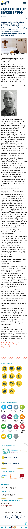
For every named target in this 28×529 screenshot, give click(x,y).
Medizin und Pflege (16, 421)
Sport (16, 440)
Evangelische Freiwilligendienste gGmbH (4, 476)
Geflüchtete (9, 410)
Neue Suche (22, 527)
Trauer (16, 347)
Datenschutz (14, 512)
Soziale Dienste (9, 441)
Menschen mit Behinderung (22, 422)
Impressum (7, 512)
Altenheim (22, 345)
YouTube (17, 517)
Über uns (21, 512)
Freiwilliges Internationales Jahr (8, 506)
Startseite (2, 527)
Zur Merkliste (26, 527)
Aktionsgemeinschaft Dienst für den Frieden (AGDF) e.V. (13, 476)
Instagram (11, 517)
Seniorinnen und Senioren (22, 431)
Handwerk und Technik (16, 411)
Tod (7, 343)
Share (25, 17)
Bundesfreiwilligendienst (8, 345)
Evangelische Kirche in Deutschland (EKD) (8, 495)
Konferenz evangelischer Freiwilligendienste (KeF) (8, 488)
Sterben (3, 343)
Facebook (5, 517)
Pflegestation (4, 347)
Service (3, 440)
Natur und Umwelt (4, 431)
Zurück (4, 16)
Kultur (10, 420)
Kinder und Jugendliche (22, 411)
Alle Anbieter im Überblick (9, 458)
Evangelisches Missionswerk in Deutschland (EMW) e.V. (21, 476)
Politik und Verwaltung (10, 431)
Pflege (17, 345)
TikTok (22, 517)
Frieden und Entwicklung (3, 411)
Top (25, 523)
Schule (16, 430)
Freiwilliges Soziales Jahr (15, 343)
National (11, 347)
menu (24, 2)
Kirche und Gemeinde (4, 421)
